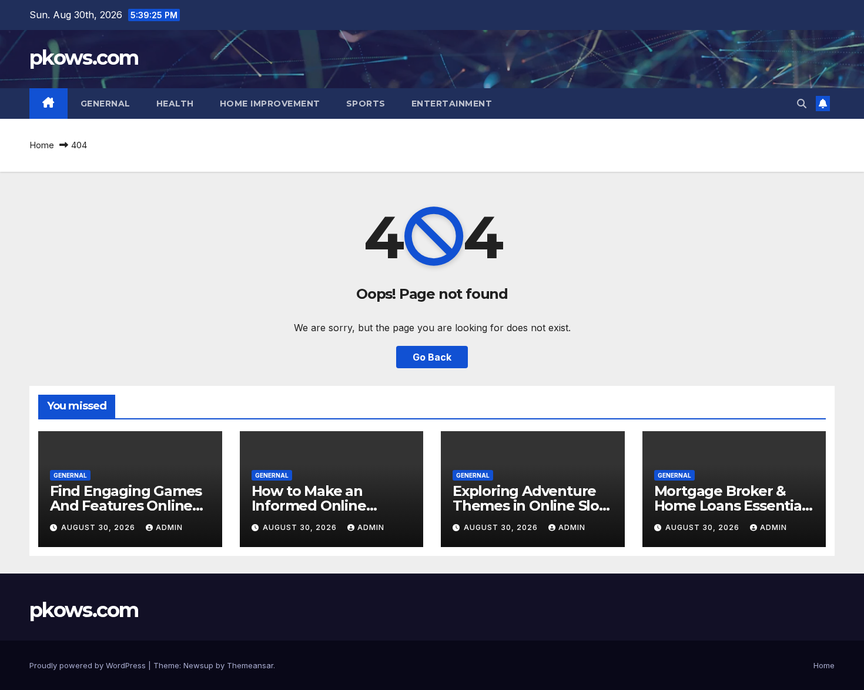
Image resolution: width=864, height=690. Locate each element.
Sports (366, 103)
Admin (169, 527)
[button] (801, 103)
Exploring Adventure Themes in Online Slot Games (529, 505)
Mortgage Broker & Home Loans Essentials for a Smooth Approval (733, 505)
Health (175, 103)
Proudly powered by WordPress (88, 665)
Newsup (198, 665)
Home (41, 145)
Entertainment (452, 103)
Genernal (105, 103)
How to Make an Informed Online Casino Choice (309, 505)
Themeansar (250, 665)
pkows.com (84, 57)
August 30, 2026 (99, 527)
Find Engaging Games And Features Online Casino (126, 505)
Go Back (432, 357)
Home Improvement (270, 103)
